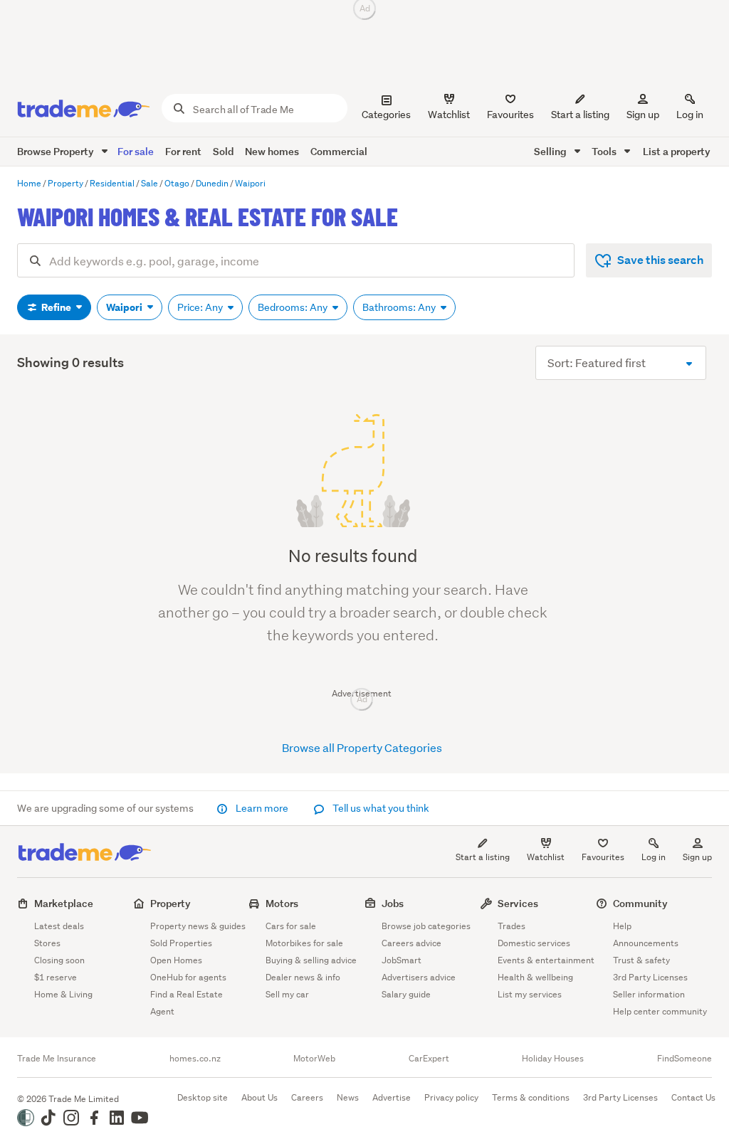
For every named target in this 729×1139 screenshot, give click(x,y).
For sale (135, 151)
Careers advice (411, 943)
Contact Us (693, 1097)
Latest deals (59, 926)
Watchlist (546, 857)
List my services (530, 994)
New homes (272, 151)
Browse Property (56, 151)
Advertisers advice (419, 977)
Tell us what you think (379, 808)
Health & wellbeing (535, 977)
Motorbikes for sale (304, 943)
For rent (183, 151)
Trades (511, 926)
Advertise (391, 1097)
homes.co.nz (195, 1058)
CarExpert (429, 1058)
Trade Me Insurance (56, 1058)
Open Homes (176, 960)
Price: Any (201, 307)
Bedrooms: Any (294, 307)
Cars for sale (291, 926)
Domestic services (534, 943)
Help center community (660, 1011)
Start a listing (483, 857)
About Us (259, 1097)
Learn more (262, 808)
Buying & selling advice (311, 960)
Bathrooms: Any (400, 307)
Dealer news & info (303, 977)
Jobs (393, 903)
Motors (282, 903)
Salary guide (406, 994)
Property (170, 903)
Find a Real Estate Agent (186, 1002)
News (348, 1097)
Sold (223, 151)
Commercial (338, 151)
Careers (307, 1097)
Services (518, 903)
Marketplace (63, 903)
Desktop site (202, 1097)
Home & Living (63, 994)
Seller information (649, 994)
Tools (605, 151)
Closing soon (59, 960)
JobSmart (401, 960)
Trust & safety (641, 960)
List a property (676, 151)
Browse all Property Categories (362, 747)
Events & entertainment (546, 960)
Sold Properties (181, 943)
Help (622, 926)
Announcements (645, 943)
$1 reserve (55, 977)
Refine (56, 307)
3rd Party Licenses (650, 977)
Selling (551, 151)
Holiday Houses (553, 1058)
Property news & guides (198, 926)
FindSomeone (684, 1058)
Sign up (642, 114)
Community (640, 903)
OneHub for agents (188, 977)
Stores (47, 943)
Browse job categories (426, 926)
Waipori (125, 307)
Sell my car (287, 994)
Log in (689, 114)
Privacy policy (451, 1097)
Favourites (603, 857)
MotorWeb (314, 1058)
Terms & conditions (531, 1097)
